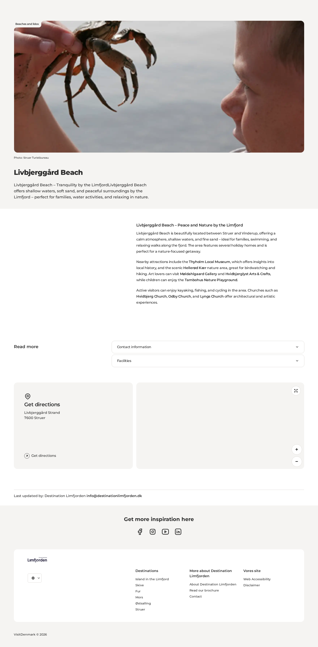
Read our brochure (204, 590)
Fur (138, 591)
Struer (140, 609)
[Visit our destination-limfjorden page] (178, 531)
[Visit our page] (140, 531)
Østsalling (143, 603)
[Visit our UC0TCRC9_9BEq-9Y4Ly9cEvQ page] (165, 531)
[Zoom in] (297, 449)
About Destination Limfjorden (213, 584)
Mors (139, 597)
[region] (220, 425)
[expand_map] (296, 390)
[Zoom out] (297, 461)
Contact (196, 596)
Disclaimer (251, 585)
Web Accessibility (257, 579)
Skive (139, 585)
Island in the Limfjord (152, 579)
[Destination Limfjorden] (37, 559)
